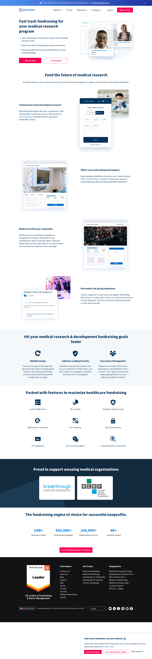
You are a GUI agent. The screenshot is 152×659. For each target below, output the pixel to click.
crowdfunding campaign (97, 179)
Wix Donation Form (117, 577)
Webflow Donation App (119, 583)
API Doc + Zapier (116, 589)
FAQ (61, 583)
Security (63, 591)
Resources (81, 10)
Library (63, 597)
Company (96, 10)
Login (109, 10)
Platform (57, 10)
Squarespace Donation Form (121, 574)
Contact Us (65, 571)
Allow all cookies (92, 652)
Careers (63, 580)
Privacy (63, 589)
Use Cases (88, 566)
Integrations (115, 566)
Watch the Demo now (100, 3)
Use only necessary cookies (116, 652)
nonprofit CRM (104, 371)
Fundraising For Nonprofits (94, 577)
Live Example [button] (56, 60)
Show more (109, 646)
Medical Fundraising (91, 574)
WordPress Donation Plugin (120, 571)
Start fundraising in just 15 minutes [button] (76, 550)
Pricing (69, 10)
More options (136, 651)
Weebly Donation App (118, 580)
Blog (62, 577)
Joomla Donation (116, 586)
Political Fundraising (91, 571)
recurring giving (25, 116)
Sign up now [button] (125, 10)
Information (65, 566)
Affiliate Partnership (68, 594)
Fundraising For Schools (93, 580)
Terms (62, 586)
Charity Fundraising (91, 583)
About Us (64, 574)
